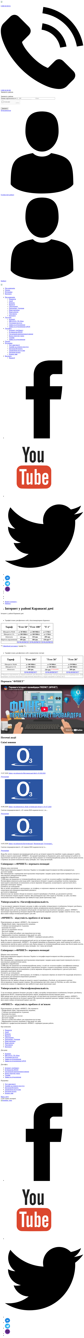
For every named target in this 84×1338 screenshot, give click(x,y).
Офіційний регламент (10, 646)
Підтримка (8, 343)
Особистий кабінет (7, 195)
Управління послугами (17, 350)
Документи (13, 314)
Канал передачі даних (16, 336)
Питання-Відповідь (16, 349)
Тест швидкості (14, 345)
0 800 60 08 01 (6, 6)
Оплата (7, 341)
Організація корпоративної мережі (21, 334)
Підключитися (6, 110)
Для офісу (8, 328)
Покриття (12, 299)
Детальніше (5, 777)
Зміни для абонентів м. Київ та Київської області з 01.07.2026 (30, 807)
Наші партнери (14, 310)
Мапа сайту (5, 1097)
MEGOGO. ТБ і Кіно (16, 321)
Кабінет (3, 281)
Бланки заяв (13, 354)
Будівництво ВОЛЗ (15, 332)
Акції (11, 301)
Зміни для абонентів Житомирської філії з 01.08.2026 (27, 773)
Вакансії (12, 304)
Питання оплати (14, 352)
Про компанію (10, 297)
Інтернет (12, 319)
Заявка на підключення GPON (19, 326)
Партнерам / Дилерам (16, 308)
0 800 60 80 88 (6, 90)
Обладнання (13, 306)
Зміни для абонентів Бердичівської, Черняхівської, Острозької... (31, 843)
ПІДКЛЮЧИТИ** (30, 672)
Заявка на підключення (17, 325)
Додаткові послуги (15, 323)
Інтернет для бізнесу (16, 330)
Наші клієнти (13, 312)
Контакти (12, 315)
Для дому (8, 317)
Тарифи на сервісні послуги (19, 347)
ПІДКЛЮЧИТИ (22, 642)
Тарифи (11, 338)
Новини (12, 303)
